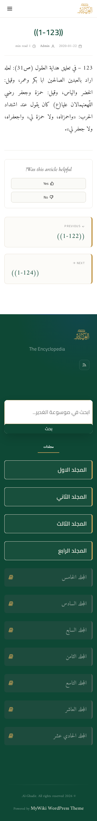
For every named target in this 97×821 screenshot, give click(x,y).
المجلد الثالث (72, 523)
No (46, 197)
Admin (45, 46)
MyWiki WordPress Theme (57, 808)
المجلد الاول (72, 469)
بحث (48, 429)
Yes (45, 183)
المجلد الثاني (72, 496)
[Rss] (84, 365)
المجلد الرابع (72, 550)
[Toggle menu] (9, 8)
